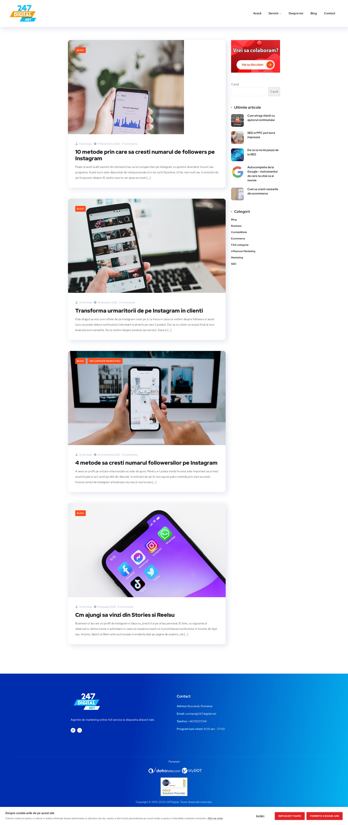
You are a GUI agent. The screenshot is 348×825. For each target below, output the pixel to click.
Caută (235, 84)
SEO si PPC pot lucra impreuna (261, 135)
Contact (329, 13)
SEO (233, 263)
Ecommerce (238, 238)
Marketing (237, 257)
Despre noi (296, 13)
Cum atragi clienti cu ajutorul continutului (261, 118)
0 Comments (130, 143)
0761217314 (199, 721)
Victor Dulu (85, 143)
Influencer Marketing (105, 361)
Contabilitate (239, 232)
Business (236, 225)
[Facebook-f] (73, 730)
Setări (260, 816)
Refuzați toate (289, 816)
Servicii (273, 13)
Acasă (257, 13)
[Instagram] (79, 730)
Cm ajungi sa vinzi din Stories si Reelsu (125, 615)
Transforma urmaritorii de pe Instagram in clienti (139, 310)
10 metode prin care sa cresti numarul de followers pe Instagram (145, 155)
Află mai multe (215, 818)
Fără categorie (239, 244)
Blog (313, 13)
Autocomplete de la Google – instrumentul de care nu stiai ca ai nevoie (262, 173)
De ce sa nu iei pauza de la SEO (263, 152)
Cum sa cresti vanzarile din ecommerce (262, 191)
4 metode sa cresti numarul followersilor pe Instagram (146, 462)
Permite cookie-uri (324, 816)
